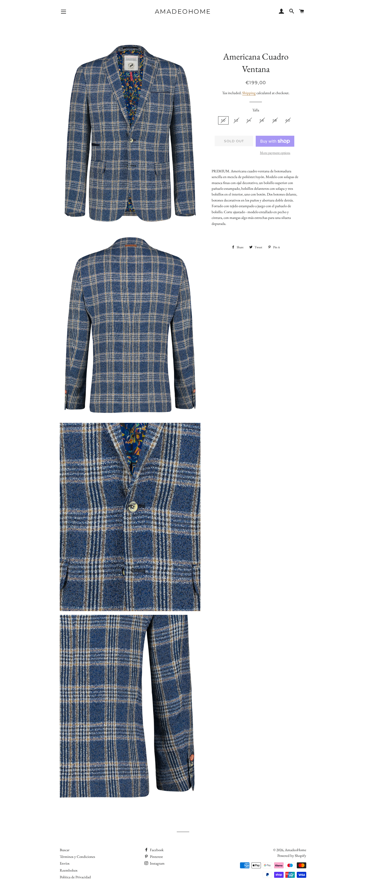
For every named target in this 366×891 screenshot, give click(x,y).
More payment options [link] (275, 152)
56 (262, 120)
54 (249, 120)
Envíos (64, 863)
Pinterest (156, 856)
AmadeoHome (183, 11)
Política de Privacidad (75, 877)
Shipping (249, 92)
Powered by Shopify (291, 855)
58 (275, 120)
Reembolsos (68, 870)
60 (288, 120)
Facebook (156, 849)
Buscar (64, 849)
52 (236, 120)
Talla (255, 110)
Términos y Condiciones (77, 856)
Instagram (157, 863)
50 (223, 120)
